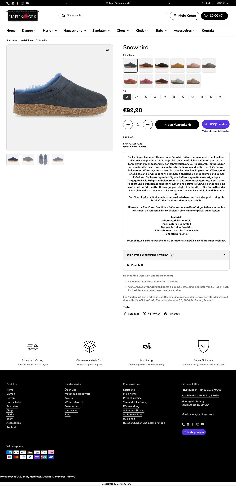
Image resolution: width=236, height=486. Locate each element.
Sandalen (12, 406)
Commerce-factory (63, 476)
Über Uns (70, 390)
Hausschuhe (13, 402)
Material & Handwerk (78, 394)
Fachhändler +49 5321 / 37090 (200, 395)
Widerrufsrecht (74, 402)
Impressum (71, 410)
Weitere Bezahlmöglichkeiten (215, 131)
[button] (214, 16)
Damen (10, 394)
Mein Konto (130, 394)
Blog (67, 414)
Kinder (10, 414)
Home (9, 390)
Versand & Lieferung (135, 402)
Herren (10, 398)
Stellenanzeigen (132, 414)
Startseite (11, 40)
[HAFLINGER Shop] (22, 16)
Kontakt (11, 427)
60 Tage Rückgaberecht (118, 3)
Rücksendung (131, 406)
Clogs (9, 410)
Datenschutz (72, 406)
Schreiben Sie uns (133, 410)
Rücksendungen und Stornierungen (144, 423)
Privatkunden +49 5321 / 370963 (202, 390)
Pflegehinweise (132, 398)
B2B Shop (129, 418)
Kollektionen (27, 40)
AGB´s (69, 398)
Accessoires (13, 423)
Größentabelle (135, 265)
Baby (9, 418)
